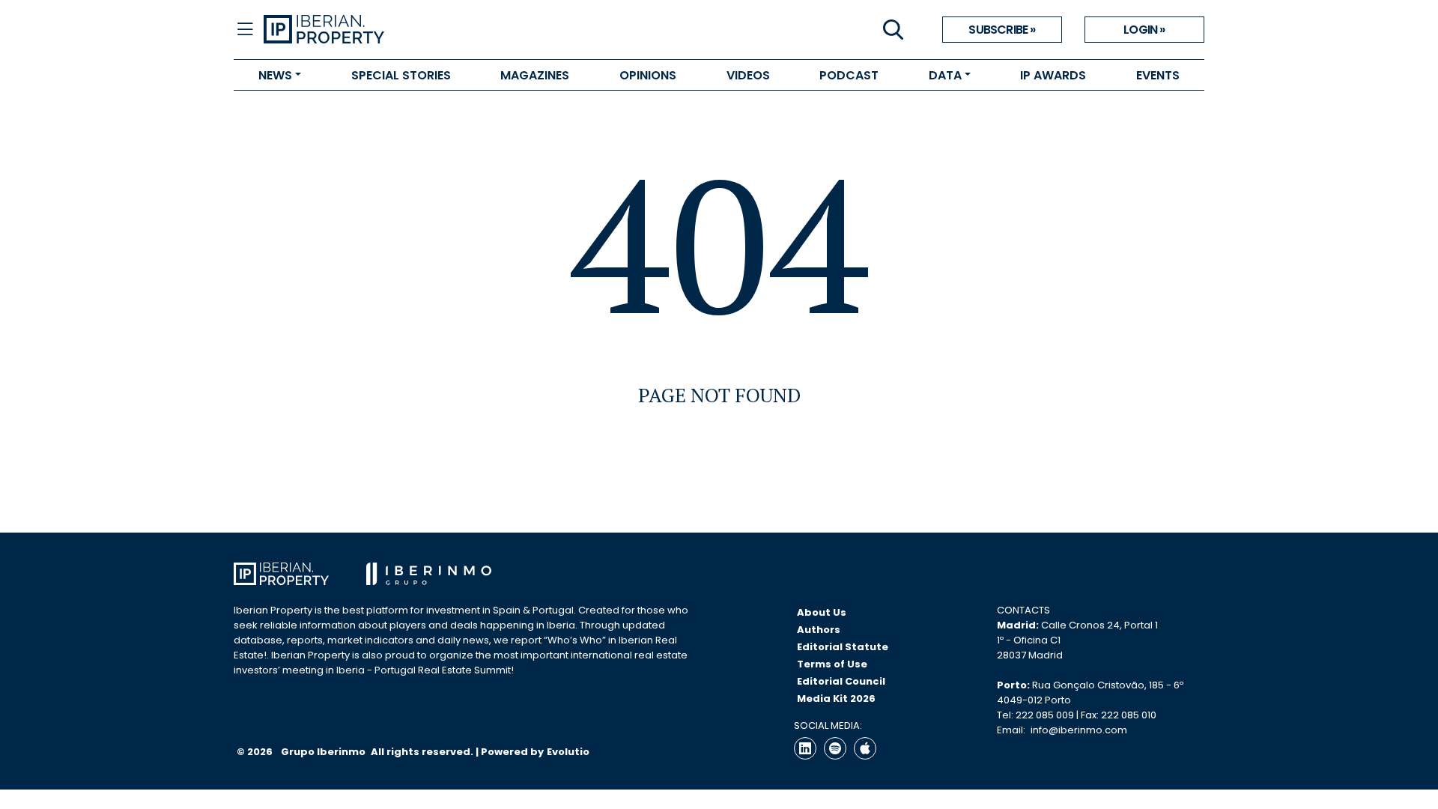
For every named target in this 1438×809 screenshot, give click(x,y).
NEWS (275, 75)
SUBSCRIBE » (1001, 29)
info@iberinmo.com (1079, 730)
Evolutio (568, 752)
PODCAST (849, 75)
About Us (821, 612)
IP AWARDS (1053, 75)
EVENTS (1158, 75)
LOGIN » (1144, 29)
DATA (945, 75)
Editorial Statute (842, 647)
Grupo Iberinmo (324, 752)
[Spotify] (835, 748)
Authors (818, 629)
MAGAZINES (534, 75)
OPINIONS (647, 75)
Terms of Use (832, 664)
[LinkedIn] (805, 748)
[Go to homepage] (491, 30)
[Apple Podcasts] (865, 748)
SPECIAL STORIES (401, 75)
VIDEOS (748, 75)
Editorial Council (841, 681)
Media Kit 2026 (836, 698)
